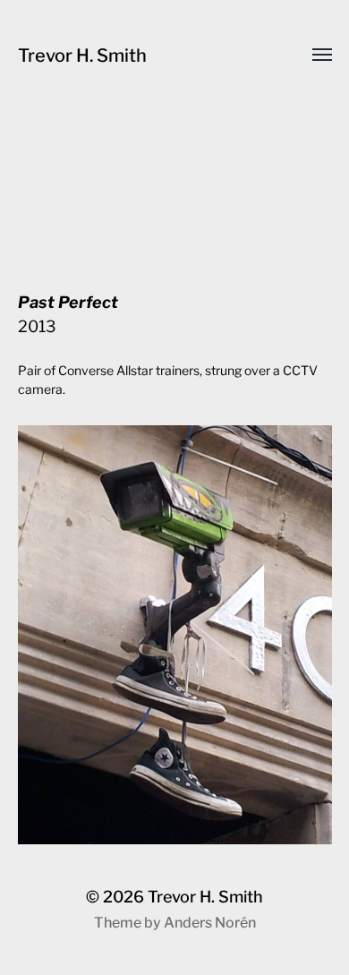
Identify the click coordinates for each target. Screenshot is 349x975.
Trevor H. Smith (82, 55)
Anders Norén (210, 922)
